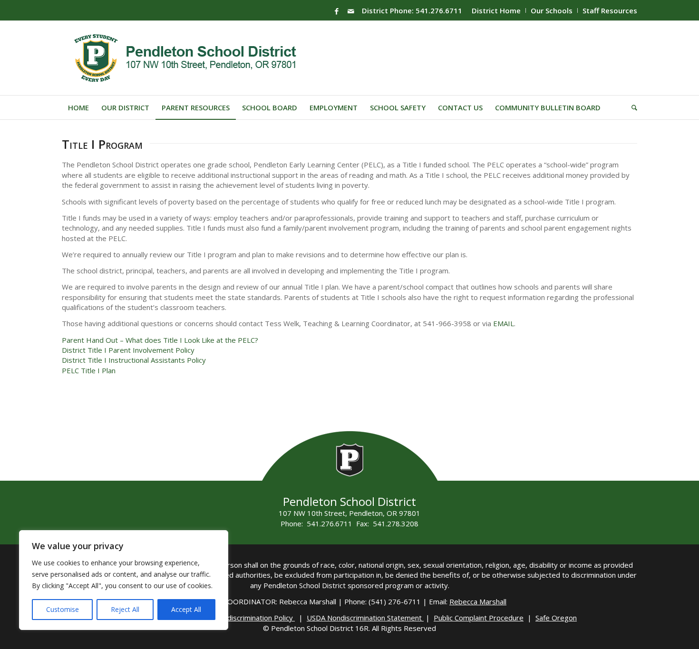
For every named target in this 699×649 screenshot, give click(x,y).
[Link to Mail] (351, 11)
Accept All (186, 609)
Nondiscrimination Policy (254, 617)
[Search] (631, 107)
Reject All (125, 609)
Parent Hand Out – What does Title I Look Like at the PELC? (160, 340)
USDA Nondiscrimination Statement (365, 617)
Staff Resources (609, 10)
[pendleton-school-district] (186, 58)
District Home (496, 10)
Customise (62, 609)
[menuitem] (496, 10)
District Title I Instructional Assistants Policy (134, 360)
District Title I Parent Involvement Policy (128, 350)
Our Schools (552, 10)
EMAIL (503, 323)
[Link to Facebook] (337, 11)
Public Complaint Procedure (479, 617)
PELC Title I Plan (89, 370)
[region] (123, 580)
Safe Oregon (556, 617)
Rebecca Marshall (477, 601)
